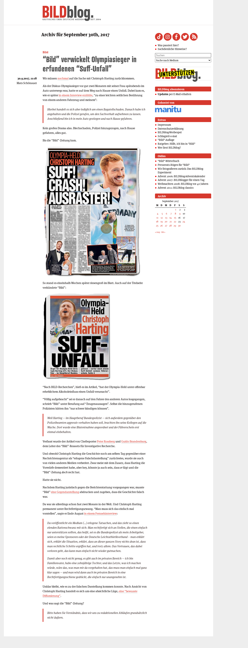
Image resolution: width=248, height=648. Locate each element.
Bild (45, 52)
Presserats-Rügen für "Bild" (174, 165)
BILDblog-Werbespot (170, 132)
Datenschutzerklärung (170, 128)
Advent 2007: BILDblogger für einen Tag (181, 180)
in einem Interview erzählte (75, 95)
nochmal (63, 78)
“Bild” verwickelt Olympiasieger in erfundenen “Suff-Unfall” (90, 63)
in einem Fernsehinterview (100, 513)
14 (170, 217)
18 (157, 221)
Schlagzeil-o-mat (167, 136)
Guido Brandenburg (133, 441)
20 (166, 221)
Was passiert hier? (168, 45)
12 (162, 217)
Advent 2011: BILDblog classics (176, 187)
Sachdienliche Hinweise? (172, 49)
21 (171, 221)
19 (161, 221)
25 (157, 225)
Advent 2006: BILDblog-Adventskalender (181, 176)
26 (161, 225)
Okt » (163, 232)
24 (184, 221)
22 (175, 221)
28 (170, 225)
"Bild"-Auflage (166, 140)
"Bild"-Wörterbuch (168, 161)
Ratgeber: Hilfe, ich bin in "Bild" (176, 143)
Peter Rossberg (106, 441)
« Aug (157, 232)
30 (179, 225)
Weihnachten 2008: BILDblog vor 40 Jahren (183, 184)
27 (166, 225)
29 (175, 225)
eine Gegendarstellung (65, 492)
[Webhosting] (168, 111)
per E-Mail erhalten (174, 94)
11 (157, 217)
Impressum (164, 125)
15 (175, 217)
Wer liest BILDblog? (169, 147)
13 (166, 217)
